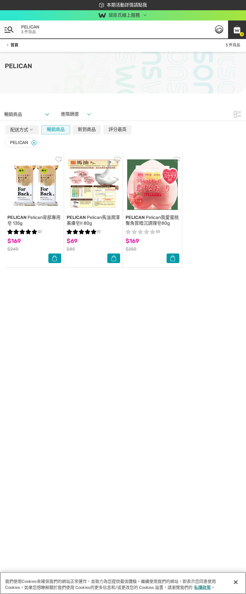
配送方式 (19, 129)
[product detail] (34, 184)
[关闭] (236, 582)
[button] (237, 29)
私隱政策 (202, 587)
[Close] (34, 143)
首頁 (14, 45)
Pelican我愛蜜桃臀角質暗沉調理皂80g (152, 220)
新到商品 (87, 129)
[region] (123, 583)
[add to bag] (54, 258)
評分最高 (118, 129)
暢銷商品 (56, 129)
